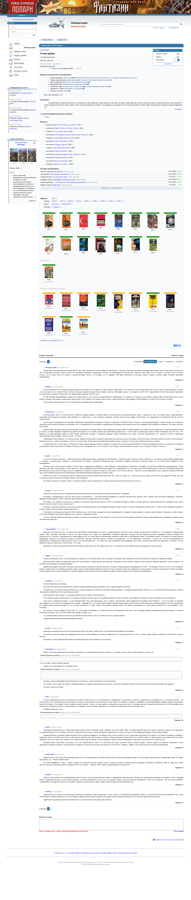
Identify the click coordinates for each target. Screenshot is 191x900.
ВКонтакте (112, 853)
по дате (160, 361)
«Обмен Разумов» (60, 151)
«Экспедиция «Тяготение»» (59, 174)
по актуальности (150, 361)
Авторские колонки (20, 71)
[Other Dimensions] (100, 306)
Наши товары (131, 853)
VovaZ (48, 628)
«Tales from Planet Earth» (61, 148)
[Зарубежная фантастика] (153, 222)
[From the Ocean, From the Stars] (66, 306)
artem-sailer (50, 754)
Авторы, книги (30, 47)
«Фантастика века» (61, 161)
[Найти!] (181, 24)
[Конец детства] (170, 227)
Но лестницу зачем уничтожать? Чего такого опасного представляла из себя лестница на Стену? (76, 674)
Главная (17, 43)
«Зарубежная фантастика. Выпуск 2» (67, 154)
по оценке (179, 361)
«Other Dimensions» (61, 141)
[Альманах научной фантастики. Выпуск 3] (48, 227)
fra (66, 853)
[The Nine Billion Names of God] (83, 305)
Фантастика (68, 78)
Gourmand (50, 649)
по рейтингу (169, 361)
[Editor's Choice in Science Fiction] (48, 304)
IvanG (48, 727)
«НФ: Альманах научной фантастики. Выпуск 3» (71, 135)
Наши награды (101, 853)
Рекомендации (19, 63)
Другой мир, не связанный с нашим (75, 82)
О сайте (57, 853)
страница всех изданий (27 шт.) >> (52, 340)
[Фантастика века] (66, 245)
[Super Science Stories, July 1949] (48, 277)
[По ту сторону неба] (83, 250)
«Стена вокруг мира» (60, 177)
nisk (47, 697)
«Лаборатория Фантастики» (100, 864)
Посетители (18, 67)
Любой (66, 91)
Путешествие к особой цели (73, 86)
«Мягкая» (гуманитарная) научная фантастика (91, 78)
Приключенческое (103, 80)
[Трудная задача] (100, 225)
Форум (16, 75)
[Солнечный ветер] (101, 246)
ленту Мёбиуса (47, 659)
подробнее (167, 64)
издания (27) (62, 40)
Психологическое (87, 80)
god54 (48, 774)
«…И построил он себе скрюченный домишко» (70, 182)
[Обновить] (34, 144)
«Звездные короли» (61, 157)
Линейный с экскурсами (73, 88)
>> (35, 197)
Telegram (121, 853)
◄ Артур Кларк (47, 40)
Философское (73, 80)
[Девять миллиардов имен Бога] (118, 251)
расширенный (174, 28)
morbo (48, 490)
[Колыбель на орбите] (135, 250)
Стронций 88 (50, 529)
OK (32, 35)
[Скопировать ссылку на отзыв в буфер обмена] (44, 367)
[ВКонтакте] (175, 345)
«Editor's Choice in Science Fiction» (66, 128)
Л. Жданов (54, 68)
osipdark (179, 109)
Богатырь (21, 144)
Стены (46, 117)
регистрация (16, 19)
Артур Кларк (44, 50)
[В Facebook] (177, 345)
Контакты (90, 853)
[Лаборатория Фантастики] (57, 25)
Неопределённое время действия (75, 84)
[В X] (180, 345)
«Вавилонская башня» (55, 171)
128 (61, 95)
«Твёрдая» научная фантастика (123, 78)
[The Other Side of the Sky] (152, 307)
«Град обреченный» (68, 179)
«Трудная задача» (60, 144)
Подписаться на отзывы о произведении (169, 840)
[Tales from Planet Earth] (48, 331)
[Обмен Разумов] (118, 227)
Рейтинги (17, 59)
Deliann (48, 387)
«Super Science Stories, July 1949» (64, 125)
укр (69, 853)
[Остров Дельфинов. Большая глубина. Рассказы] (48, 251)
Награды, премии (20, 55)
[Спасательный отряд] (152, 250)
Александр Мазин (21, 142)
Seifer (48, 456)
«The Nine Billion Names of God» (63, 138)
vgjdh (48, 556)
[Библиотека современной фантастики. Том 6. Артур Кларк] (83, 227)
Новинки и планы (20, 51)
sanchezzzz (50, 412)
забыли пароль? (28, 19)
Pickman (49, 791)
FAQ (83, 853)
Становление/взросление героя (97, 86)
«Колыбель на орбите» (60, 164)
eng (62, 853)
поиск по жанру (158, 28)
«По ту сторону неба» (60, 131)
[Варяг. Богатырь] (14, 161)
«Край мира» (56, 185)
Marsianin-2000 (51, 367)
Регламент (76, 853)
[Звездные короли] (135, 227)
